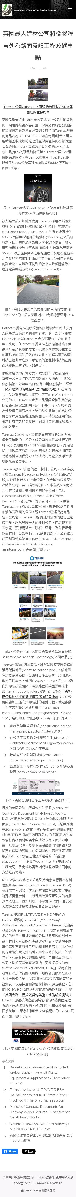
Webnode (31, 1190)
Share (12, 1151)
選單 (70, 10)
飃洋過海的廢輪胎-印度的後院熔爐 (30, 389)
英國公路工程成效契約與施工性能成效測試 (36, 995)
